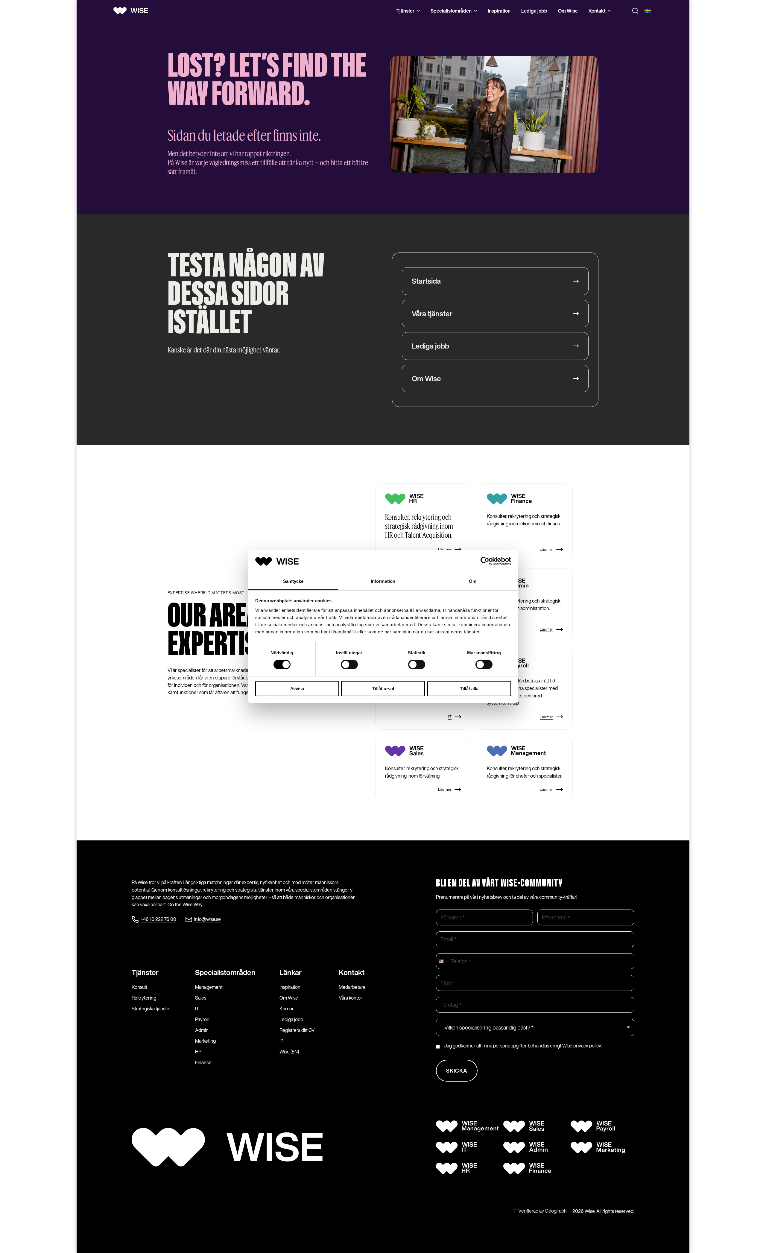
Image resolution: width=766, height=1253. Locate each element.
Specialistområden (451, 10)
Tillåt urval (383, 688)
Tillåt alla (469, 688)
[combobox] (442, 961)
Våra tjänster (432, 313)
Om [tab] (472, 581)
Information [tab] (383, 581)
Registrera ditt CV (297, 1030)
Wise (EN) (289, 1051)
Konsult (139, 987)
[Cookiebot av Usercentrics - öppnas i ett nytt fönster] (485, 561)
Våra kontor (350, 997)
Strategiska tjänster (151, 1008)
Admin (202, 1030)
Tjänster (405, 10)
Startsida (426, 281)
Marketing (205, 1040)
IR (281, 1040)
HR (198, 1051)
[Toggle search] (635, 11)
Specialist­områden (225, 972)
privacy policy (587, 1045)
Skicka (456, 1070)
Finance (203, 1062)
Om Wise (568, 10)
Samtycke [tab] (293, 581)
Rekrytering (144, 997)
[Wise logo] (132, 10)
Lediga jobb (534, 10)
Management (209, 987)
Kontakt (597, 10)
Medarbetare (352, 987)
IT (450, 717)
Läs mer (445, 549)
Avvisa (297, 688)
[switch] (349, 664)
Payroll (202, 1019)
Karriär (286, 1008)
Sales (200, 997)
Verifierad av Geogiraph (542, 1210)
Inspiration (499, 10)
